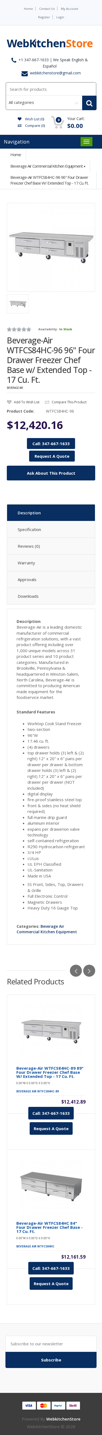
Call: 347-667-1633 (51, 443)
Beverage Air (15, 388)
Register (44, 17)
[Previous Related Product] (76, 971)
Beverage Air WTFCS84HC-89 (37, 1091)
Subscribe (51, 1360)
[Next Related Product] (89, 971)
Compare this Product (68, 402)
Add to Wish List (26, 402)
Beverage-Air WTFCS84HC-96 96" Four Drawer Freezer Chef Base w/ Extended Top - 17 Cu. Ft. (49, 180)
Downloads (28, 596)
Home (28, 9)
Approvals (27, 579)
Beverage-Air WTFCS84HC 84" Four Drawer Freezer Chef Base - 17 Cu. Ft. (49, 1227)
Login (60, 17)
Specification (29, 529)
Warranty (26, 562)
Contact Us (47, 9)
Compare (34, 125)
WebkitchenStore (63, 1419)
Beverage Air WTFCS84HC (35, 1246)
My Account (69, 9)
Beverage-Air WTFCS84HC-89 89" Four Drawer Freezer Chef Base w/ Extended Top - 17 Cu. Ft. (50, 1072)
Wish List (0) (34, 118)
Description (29, 512)
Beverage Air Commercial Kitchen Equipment (46, 166)
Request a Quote (51, 1128)
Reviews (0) (29, 546)
